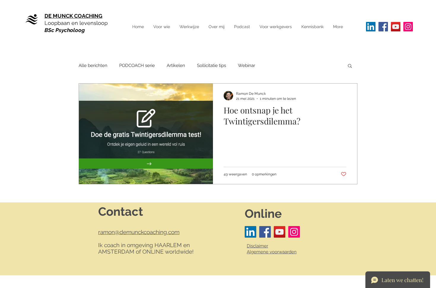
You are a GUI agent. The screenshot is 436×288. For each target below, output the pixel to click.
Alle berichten (93, 65)
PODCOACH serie (137, 65)
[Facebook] (383, 26)
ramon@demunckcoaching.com (138, 232)
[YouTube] (395, 26)
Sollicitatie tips (211, 65)
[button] (337, 26)
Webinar (246, 65)
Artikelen (176, 65)
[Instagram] (408, 26)
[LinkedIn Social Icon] (370, 26)
